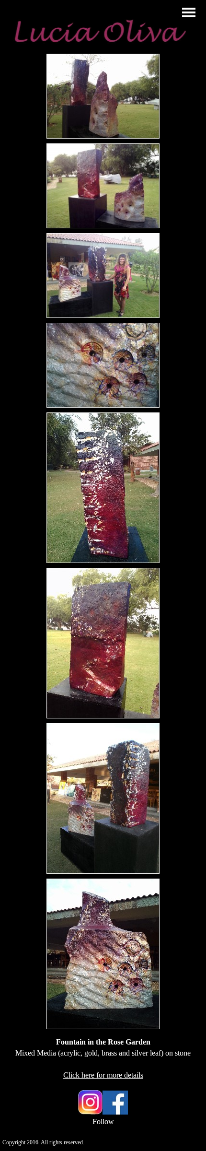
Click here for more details (103, 1075)
